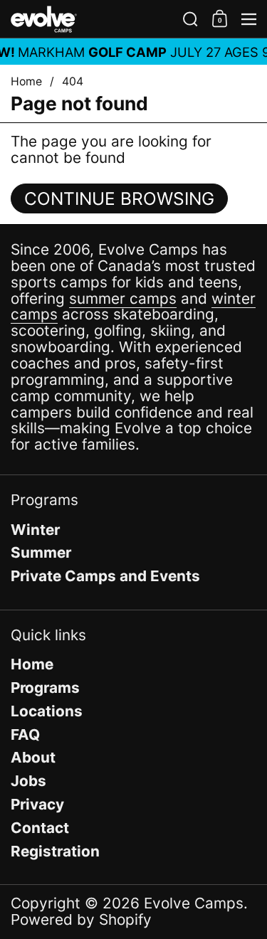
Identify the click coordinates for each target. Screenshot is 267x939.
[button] (190, 19)
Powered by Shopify (81, 919)
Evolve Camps (194, 903)
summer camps (123, 298)
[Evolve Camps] (92, 19)
